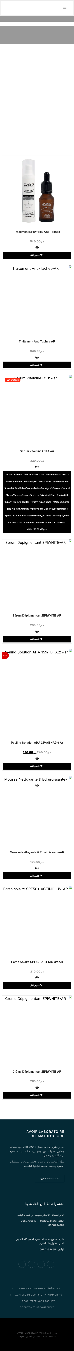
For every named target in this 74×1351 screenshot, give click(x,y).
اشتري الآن (35, 255)
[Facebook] (50, 1264)
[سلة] (9, 8)
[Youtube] (41, 1264)
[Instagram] (22, 1264)
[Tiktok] (31, 1264)
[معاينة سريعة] (37, 248)
